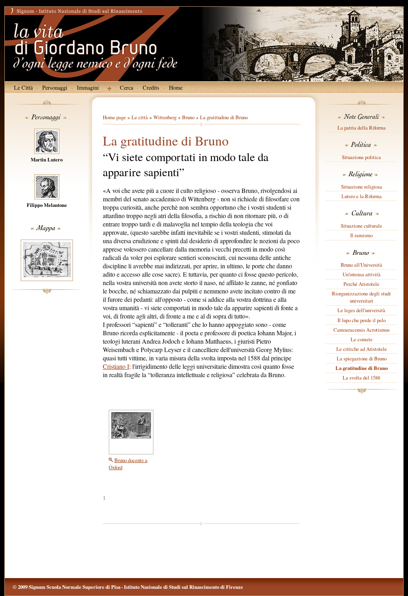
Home (175, 87)
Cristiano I (116, 366)
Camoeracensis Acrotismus (361, 329)
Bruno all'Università (361, 264)
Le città (139, 117)
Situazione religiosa (361, 186)
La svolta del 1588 (361, 377)
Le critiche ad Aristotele (361, 348)
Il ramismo (361, 235)
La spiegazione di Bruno (361, 358)
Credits (151, 87)
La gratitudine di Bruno (361, 368)
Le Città (23, 87)
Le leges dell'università (361, 310)
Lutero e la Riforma (361, 196)
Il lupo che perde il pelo (361, 320)
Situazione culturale (361, 225)
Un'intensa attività (362, 274)
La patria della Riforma (361, 127)
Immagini (88, 87)
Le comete (362, 339)
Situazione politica (361, 157)
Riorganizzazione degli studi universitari (361, 297)
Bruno (188, 117)
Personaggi (54, 87)
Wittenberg (165, 117)
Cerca (126, 87)
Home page (114, 117)
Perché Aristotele (361, 283)
